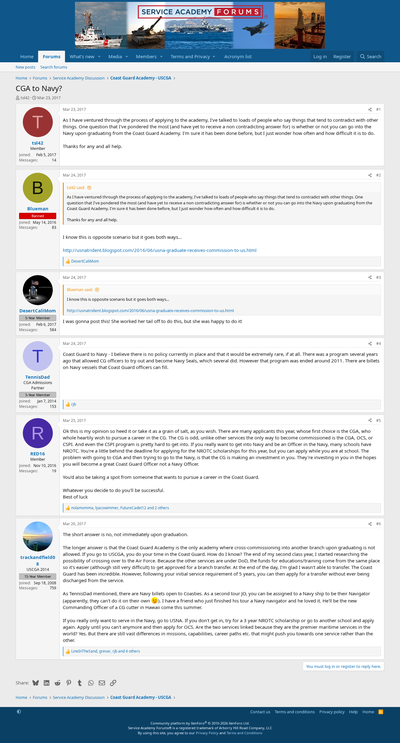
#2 (378, 175)
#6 (378, 523)
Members (146, 56)
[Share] (370, 109)
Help (353, 712)
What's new (82, 56)
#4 (378, 343)
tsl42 (25, 97)
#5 (378, 420)
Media (115, 56)
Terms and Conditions (244, 732)
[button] (99, 56)
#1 (378, 109)
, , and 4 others (105, 651)
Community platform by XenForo (200, 723)
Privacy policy (332, 712)
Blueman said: (80, 289)
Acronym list (238, 56)
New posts (25, 67)
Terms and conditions (295, 712)
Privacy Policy (207, 732)
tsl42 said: (76, 187)
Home (26, 56)
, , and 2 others (120, 507)
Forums (51, 56)
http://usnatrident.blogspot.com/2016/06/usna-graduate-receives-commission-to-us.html (160, 250)
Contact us (260, 712)
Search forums (53, 67)
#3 (378, 277)
